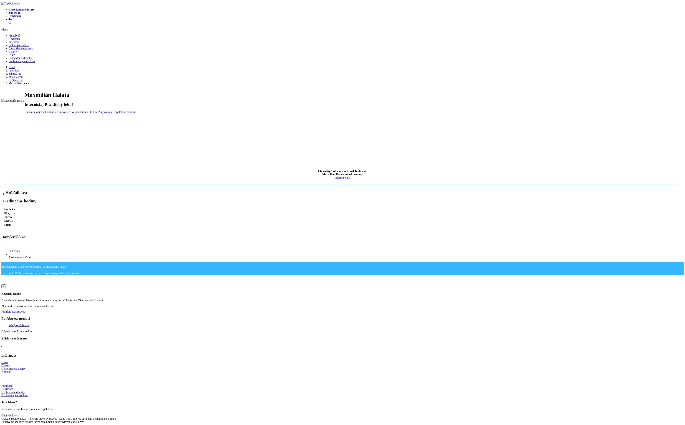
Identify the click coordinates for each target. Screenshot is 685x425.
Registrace (14, 38)
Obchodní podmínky (20, 58)
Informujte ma (343, 177)
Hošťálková (15, 80)
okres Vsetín (16, 76)
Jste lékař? (14, 41)
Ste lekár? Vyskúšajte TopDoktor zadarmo (112, 112)
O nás (12, 54)
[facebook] (1, 345)
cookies (28, 421)
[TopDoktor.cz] (346, 20)
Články (13, 51)
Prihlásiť (6, 311)
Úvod (12, 67)
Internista (14, 70)
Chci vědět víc (9, 415)
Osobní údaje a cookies (22, 61)
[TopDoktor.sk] (10, 23)
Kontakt (6, 371)
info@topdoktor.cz (19, 325)
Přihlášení (14, 35)
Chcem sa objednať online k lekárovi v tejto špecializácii (56, 112)
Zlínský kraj (15, 73)
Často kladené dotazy (21, 48)
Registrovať (18, 311)
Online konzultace (19, 45)
